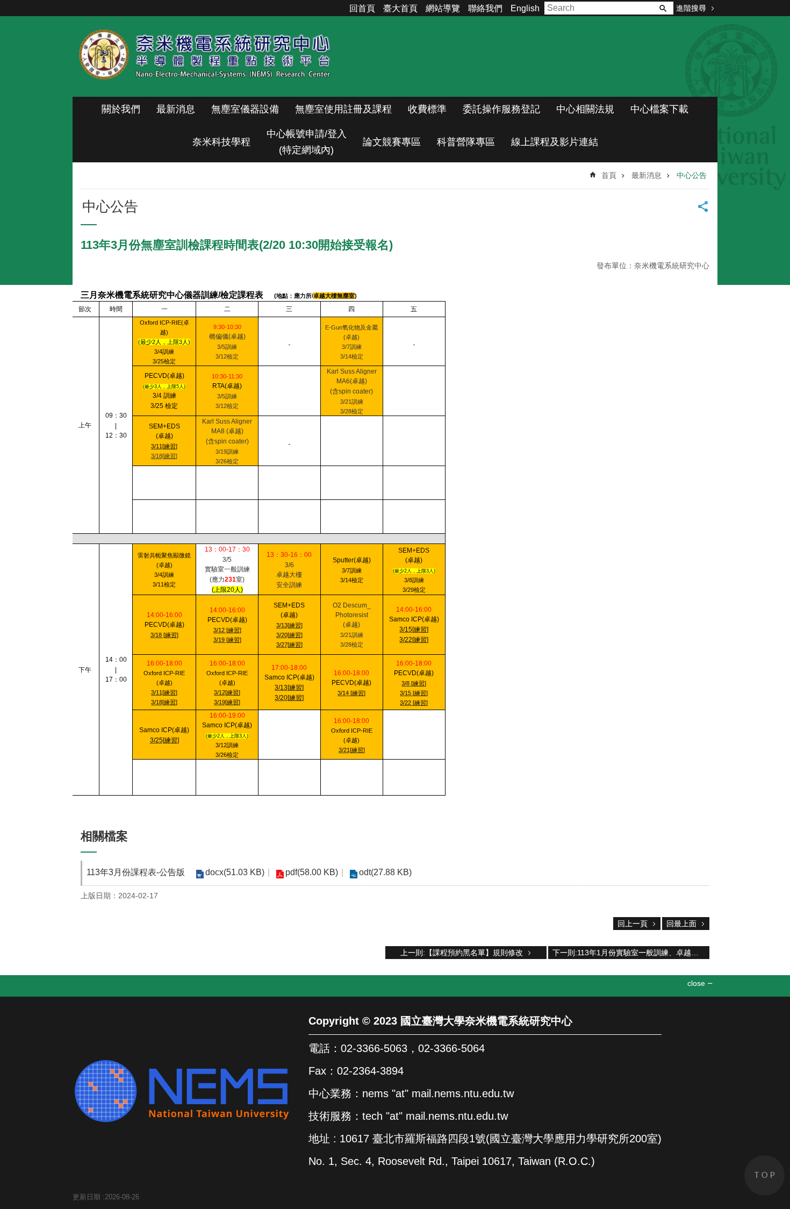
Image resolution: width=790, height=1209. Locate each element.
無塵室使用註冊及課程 (343, 109)
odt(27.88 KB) (385, 872)
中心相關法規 (585, 109)
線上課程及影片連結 (554, 142)
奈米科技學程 (221, 142)
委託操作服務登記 (501, 109)
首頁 (608, 175)
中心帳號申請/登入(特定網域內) (307, 141)
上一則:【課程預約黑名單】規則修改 (461, 952)
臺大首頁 (400, 8)
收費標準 (427, 109)
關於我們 (121, 109)
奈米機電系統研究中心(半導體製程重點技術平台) (207, 56)
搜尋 (662, 8)
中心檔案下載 (659, 109)
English (525, 8)
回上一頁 (632, 923)
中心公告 (692, 175)
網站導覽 (443, 8)
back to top (764, 1175)
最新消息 (175, 109)
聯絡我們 (485, 8)
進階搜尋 (691, 8)
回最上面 (681, 923)
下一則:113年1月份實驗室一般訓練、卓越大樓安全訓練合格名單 (630, 952)
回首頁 (362, 8)
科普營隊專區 (466, 142)
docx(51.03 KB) (234, 872)
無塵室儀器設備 (245, 109)
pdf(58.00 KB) (311, 872)
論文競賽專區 (392, 142)
